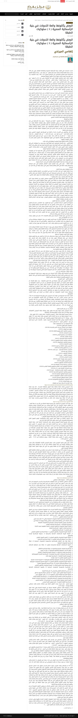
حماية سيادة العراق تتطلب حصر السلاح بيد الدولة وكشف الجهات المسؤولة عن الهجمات (15, 45)
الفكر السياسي (65, 20)
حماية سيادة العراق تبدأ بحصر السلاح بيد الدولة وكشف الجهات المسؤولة (15, 50)
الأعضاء (62, 14)
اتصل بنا (22, 14)
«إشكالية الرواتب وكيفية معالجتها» (54, 1)
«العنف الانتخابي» (21, 62)
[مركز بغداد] (39, 7)
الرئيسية (71, 14)
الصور (26, 14)
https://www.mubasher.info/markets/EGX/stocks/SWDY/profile (59, 385)
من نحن (66, 14)
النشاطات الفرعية (37, 14)
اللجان (58, 14)
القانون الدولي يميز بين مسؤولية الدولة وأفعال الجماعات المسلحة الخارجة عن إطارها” (15, 55)
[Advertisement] (63, 65)
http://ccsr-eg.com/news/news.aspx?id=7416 (63, 402)
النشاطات (44, 14)
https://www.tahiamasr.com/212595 (65, 478)
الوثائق (31, 14)
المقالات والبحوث (52, 14)
